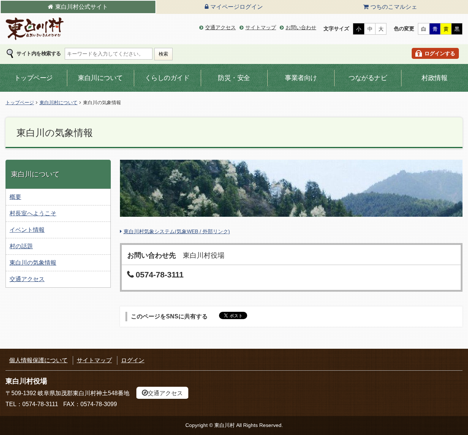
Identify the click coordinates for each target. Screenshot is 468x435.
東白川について (100, 78)
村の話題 (21, 246)
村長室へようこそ (33, 213)
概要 (15, 197)
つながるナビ (367, 78)
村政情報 (434, 78)
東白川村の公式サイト (34, 29)
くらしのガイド (167, 78)
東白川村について (58, 102)
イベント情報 (27, 230)
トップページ (33, 78)
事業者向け (301, 78)
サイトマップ (260, 27)
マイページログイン (236, 7)
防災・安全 (234, 78)
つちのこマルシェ (393, 7)
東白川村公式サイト (81, 7)
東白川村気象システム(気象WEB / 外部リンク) (177, 231)
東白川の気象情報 (33, 263)
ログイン (132, 360)
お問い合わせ (301, 27)
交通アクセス (220, 27)
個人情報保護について (38, 360)
